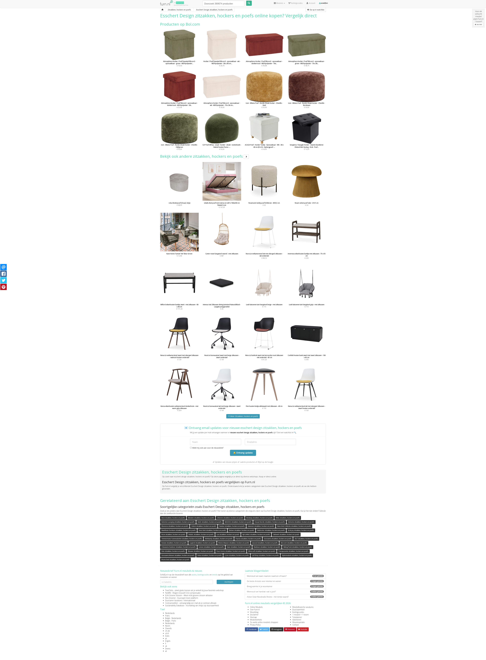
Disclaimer (254, 614)
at (166, 651)
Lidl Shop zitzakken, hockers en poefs (265, 555)
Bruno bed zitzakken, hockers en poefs (175, 560)
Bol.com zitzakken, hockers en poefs (294, 543)
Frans (167, 615)
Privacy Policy (255, 625)
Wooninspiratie (298, 622)
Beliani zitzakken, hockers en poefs (241, 530)
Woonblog (254, 612)
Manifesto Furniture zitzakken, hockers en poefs (178, 530)
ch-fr (167, 633)
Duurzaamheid (298, 609)
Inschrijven (229, 582)
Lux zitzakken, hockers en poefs (228, 534)
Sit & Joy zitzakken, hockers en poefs (301, 530)
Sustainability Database (174, 605)
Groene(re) (180, 3)
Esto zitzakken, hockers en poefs (173, 551)
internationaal (189, 600)
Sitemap (253, 617)
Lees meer (479, 24)
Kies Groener (170, 598)
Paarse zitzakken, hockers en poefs (248, 539)
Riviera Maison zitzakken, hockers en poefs (233, 543)
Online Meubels (256, 607)
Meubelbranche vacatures (302, 607)
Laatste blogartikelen (256, 570)
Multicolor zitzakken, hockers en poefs (271, 530)
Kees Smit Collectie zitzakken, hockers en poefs (294, 526)
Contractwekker (171, 603)
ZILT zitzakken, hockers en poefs (306, 539)
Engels (167, 641)
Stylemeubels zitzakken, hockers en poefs (297, 555)
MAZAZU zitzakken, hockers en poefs (238, 522)
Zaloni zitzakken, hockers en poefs (203, 526)
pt (166, 638)
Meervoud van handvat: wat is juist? (285, 591)
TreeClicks (169, 590)
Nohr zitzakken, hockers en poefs (209, 522)
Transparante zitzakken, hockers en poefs (293, 551)
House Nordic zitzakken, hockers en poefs (270, 522)
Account (311, 3)
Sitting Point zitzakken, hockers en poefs (297, 547)
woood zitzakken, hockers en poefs (265, 543)
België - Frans (170, 621)
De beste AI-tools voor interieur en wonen (285, 581)
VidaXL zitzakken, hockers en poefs (200, 534)
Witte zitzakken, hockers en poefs (288, 518)
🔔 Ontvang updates (243, 452)
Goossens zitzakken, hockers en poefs (277, 539)
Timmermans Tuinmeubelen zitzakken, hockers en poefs (181, 539)
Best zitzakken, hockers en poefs (173, 518)
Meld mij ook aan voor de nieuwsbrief (207, 448)
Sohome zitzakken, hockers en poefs (301, 522)
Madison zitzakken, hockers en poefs (267, 547)
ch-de (167, 631)
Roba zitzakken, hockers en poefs (209, 555)
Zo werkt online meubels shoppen (264, 622)
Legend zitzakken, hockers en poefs (202, 543)
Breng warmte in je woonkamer (285, 586)
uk (166, 646)
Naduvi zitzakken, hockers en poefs (232, 526)
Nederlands (170, 613)
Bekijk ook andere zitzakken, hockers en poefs (202, 156)
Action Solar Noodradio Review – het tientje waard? (285, 597)
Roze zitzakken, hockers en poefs (173, 534)
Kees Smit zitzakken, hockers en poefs (212, 530)
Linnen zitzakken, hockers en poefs (211, 547)
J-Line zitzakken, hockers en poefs (237, 555)
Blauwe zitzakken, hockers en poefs (200, 551)
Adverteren (296, 619)
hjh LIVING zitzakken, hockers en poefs (256, 534)
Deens (167, 648)
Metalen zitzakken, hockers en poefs (201, 518)
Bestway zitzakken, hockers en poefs (259, 518)
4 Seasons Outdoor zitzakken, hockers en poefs (178, 547)
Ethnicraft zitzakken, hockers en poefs (261, 551)
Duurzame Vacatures (173, 600)
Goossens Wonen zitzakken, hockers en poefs (177, 555)
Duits (167, 636)
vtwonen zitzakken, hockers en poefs (261, 526)
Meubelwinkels (256, 619)
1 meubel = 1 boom (300, 614)
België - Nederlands (173, 618)
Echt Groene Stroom (173, 595)
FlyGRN (168, 593)
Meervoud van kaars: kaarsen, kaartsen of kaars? (285, 576)
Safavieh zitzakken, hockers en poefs (286, 534)
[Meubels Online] (162, 10)
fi (165, 643)
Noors (167, 626)
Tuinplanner (297, 617)
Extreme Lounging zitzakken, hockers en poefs (177, 522)
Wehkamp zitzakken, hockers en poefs (218, 539)
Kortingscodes (298, 612)
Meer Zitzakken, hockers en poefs (244, 416)
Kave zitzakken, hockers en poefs (238, 547)
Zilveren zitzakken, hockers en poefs (230, 518)
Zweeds (168, 628)
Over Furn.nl (255, 609)
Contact (295, 625)
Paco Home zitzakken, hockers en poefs (231, 551)
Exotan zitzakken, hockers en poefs (173, 543)
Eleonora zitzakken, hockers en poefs (174, 526)
